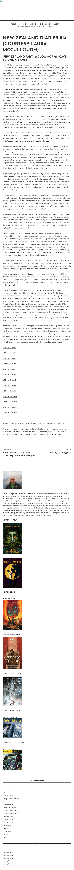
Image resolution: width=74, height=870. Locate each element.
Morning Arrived (52, 506)
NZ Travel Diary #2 (9, 353)
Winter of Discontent (10, 808)
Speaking (40, 26)
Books (4, 802)
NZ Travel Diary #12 (10, 407)
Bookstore (7, 793)
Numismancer (8, 805)
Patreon (35, 503)
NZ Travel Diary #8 (9, 385)
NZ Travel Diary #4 (9, 364)
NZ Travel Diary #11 (10, 402)
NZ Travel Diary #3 (9, 358)
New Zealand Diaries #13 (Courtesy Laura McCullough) (19, 453)
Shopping (22, 24)
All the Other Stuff (25, 26)
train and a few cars (42, 97)
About (13, 24)
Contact (50, 26)
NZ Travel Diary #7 (9, 380)
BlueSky (32, 515)
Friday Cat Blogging (60, 451)
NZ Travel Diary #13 (10, 413)
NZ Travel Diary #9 (9, 391)
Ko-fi (42, 503)
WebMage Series (9, 817)
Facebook (39, 515)
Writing (33, 24)
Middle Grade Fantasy (11, 811)
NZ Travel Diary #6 (9, 375)
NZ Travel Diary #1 (9, 347)
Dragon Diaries (8, 822)
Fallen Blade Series (10, 814)
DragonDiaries (65, 506)
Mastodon (49, 515)
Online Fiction (8, 819)
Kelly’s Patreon (8, 796)
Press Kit (56, 24)
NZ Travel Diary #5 (9, 369)
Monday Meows (8, 852)
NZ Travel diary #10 (10, 396)
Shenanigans (45, 24)
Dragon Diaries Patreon (11, 799)
